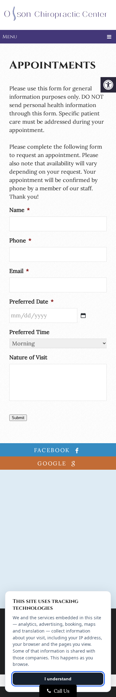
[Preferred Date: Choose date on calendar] (83, 315)
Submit (18, 417)
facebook (53, 450)
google (53, 463)
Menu (9, 36)
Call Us (61, 691)
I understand (58, 678)
